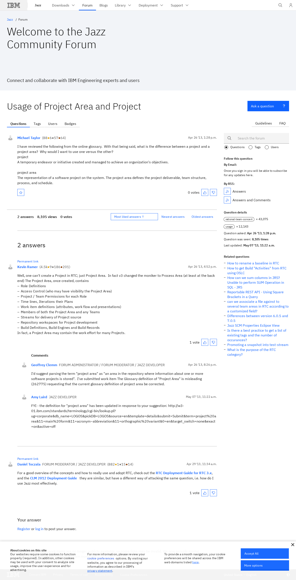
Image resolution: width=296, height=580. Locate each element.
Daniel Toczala (29, 464)
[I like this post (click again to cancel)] (204, 192)
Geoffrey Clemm (44, 365)
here (195, 562)
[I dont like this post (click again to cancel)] (213, 192)
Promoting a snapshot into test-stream (257, 344)
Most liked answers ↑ (129, 217)
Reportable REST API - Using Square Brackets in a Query (255, 294)
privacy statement (99, 571)
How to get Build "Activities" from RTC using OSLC (256, 270)
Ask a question (262, 106)
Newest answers (173, 217)
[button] (292, 544)
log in (39, 529)
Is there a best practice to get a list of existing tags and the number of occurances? (256, 335)
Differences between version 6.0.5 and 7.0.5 (257, 318)
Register (23, 529)
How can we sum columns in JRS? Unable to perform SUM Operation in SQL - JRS (255, 282)
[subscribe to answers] (227, 191)
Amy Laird (39, 397)
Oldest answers (202, 217)
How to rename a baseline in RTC (253, 263)
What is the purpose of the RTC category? (251, 352)
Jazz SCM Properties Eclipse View (253, 325)
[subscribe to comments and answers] (227, 200)
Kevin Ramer (27, 267)
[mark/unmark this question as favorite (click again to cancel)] (20, 192)
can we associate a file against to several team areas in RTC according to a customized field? (258, 306)
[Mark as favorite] (20, 192)
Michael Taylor (28, 138)
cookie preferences (100, 558)
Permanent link (27, 261)
